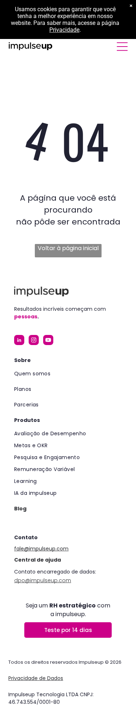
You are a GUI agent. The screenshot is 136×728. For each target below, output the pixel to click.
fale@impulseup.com (41, 548)
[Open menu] (122, 46)
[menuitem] (68, 374)
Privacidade (64, 29)
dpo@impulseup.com (42, 580)
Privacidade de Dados (35, 678)
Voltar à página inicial (68, 248)
